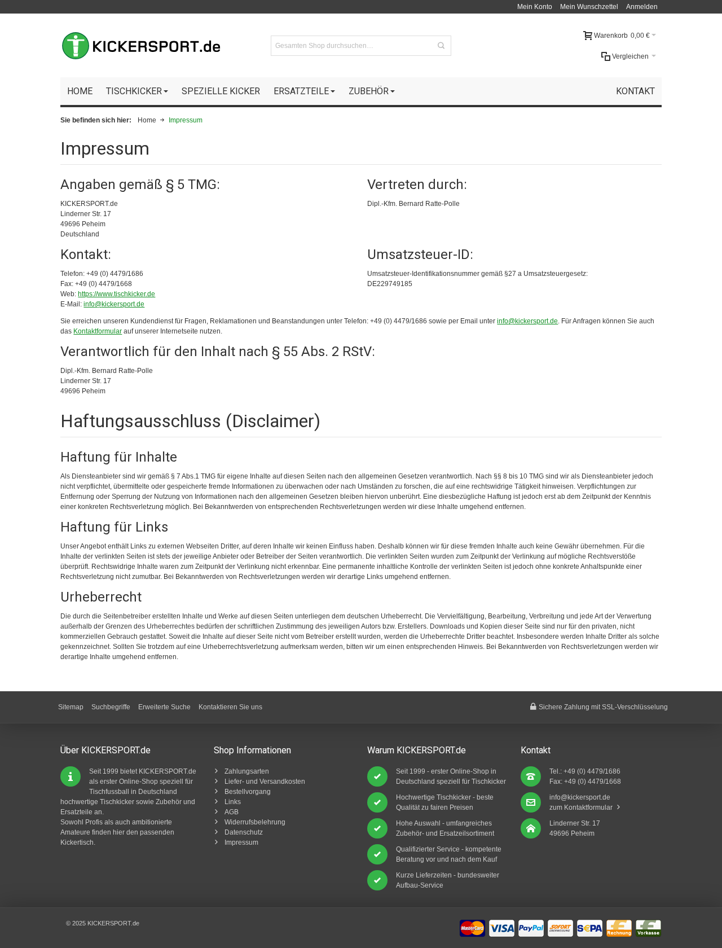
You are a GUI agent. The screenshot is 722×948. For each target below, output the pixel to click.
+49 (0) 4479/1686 (591, 771)
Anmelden (642, 7)
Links (232, 802)
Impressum (241, 842)
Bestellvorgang (247, 792)
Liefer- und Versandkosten (264, 781)
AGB (231, 812)
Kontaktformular (97, 331)
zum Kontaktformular (581, 807)
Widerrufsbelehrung (254, 822)
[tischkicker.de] (141, 45)
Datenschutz (243, 832)
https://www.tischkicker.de (116, 294)
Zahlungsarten (246, 771)
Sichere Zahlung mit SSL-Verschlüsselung (603, 707)
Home (147, 120)
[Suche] (441, 45)
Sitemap (70, 707)
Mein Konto (534, 7)
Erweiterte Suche (164, 707)
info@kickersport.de (113, 304)
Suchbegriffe (110, 707)
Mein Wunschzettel (589, 7)
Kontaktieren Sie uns (230, 707)
